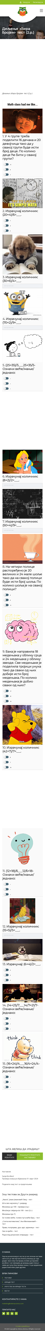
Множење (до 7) (8, 1214)
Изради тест (9, 1282)
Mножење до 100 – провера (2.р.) (15, 1207)
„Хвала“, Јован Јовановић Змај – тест (17, 1199)
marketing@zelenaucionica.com (13, 1304)
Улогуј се (26, 2)
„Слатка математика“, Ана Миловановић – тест (19, 1222)
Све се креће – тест (10, 1231)
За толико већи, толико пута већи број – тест (21, 1218)
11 (10, 164)
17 (10, 691)
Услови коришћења (23, 1326)
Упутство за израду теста (15, 1286)
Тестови (8, 1278)
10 (10, 767)
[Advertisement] (22, 62)
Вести (6, 1291)
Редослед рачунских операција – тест (17, 1235)
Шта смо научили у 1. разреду (14, 1203)
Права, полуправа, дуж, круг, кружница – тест (20, 1227)
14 (10, 701)
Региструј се (38, 2)
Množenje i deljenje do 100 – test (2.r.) (17, 1210)
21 (10, 696)
